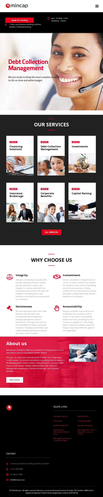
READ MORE (15, 380)
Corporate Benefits (47, 195)
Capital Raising (82, 193)
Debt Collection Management (51, 148)
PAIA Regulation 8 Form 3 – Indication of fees (62, 439)
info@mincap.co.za (17, 480)
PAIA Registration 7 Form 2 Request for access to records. (87, 432)
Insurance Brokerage (16, 195)
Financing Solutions (16, 148)
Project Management (60, 425)
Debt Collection (83, 416)
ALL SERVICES (51, 232)
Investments (80, 146)
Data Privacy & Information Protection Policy (61, 432)
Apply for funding (20, 20)
